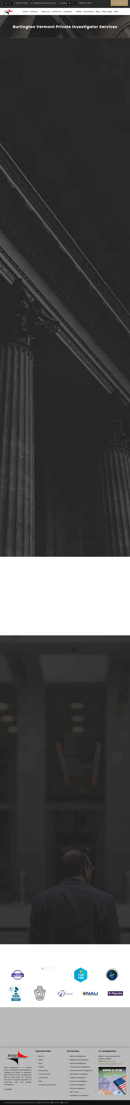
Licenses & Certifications (47, 1085)
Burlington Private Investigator (20, 785)
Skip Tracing (96, 658)
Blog (98, 11)
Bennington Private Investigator (20, 729)
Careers (41, 1067)
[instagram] (125, 5)
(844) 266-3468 (110, 1061)
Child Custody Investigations (19, 661)
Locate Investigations (100, 661)
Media (78, 11)
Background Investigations (60, 656)
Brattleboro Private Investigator (20, 757)
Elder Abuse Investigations (60, 658)
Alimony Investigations (100, 656)
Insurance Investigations (59, 661)
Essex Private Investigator (18, 882)
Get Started (88, 11)
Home (25, 11)
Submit (92, 104)
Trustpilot (8, 1089)
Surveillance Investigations (18, 656)
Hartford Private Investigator (61, 693)
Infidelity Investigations (17, 658)
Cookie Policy (43, 1078)
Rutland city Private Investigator (104, 701)
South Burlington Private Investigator (106, 740)
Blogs (40, 1063)
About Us (45, 11)
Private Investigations (16, 653)
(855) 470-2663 (85, 3)
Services (34, 11)
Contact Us (121, 3)
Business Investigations (101, 653)
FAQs (40, 1081)
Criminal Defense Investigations (62, 653)
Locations (67, 11)
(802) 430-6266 (21, 3)
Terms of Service (44, 1074)
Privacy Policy (43, 1070)
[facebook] (115, 5)
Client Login (107, 11)
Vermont (46, 134)
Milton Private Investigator (60, 810)
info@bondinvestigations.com (44, 3)
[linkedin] (119, 5)
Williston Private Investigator (103, 904)
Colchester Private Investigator (20, 823)
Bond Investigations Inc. (14, 95)
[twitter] (122, 5)
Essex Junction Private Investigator (21, 885)
